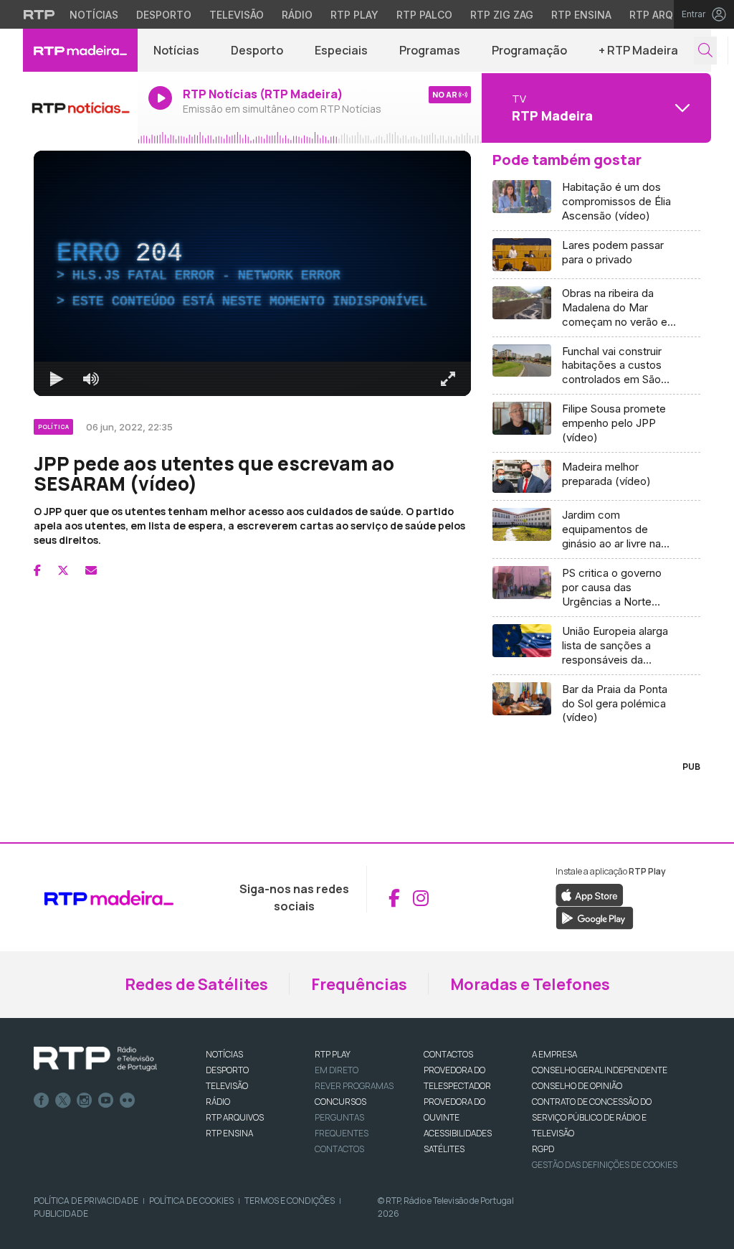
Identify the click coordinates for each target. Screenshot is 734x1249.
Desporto (163, 15)
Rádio (297, 15)
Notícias (94, 15)
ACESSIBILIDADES (458, 1133)
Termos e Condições (289, 1200)
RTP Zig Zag (501, 15)
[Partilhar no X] (63, 570)
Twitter (63, 1100)
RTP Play (354, 15)
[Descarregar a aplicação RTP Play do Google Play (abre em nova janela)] (595, 917)
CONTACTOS (448, 1054)
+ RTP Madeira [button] (638, 50)
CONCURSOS (340, 1101)
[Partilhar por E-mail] (91, 570)
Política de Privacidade (86, 1200)
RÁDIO (218, 1101)
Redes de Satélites (196, 984)
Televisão (236, 15)
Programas (429, 50)
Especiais (341, 50)
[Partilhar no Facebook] (37, 570)
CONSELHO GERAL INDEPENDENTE (599, 1070)
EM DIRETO (336, 1070)
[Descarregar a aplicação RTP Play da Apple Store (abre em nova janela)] (590, 894)
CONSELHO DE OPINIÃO (577, 1086)
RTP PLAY (333, 1054)
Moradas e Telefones (530, 984)
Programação (529, 50)
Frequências (359, 984)
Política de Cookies (191, 1200)
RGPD (543, 1149)
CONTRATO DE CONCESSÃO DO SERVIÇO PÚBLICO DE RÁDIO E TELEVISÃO (592, 1117)
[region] (252, 273)
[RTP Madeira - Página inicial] (80, 50)
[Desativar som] (91, 379)
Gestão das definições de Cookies (604, 1165)
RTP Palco (424, 15)
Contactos (339, 1149)
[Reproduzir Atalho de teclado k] (56, 379)
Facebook (41, 1100)
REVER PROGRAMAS (354, 1086)
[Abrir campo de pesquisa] (705, 51)
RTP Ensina (581, 15)
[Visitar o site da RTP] (39, 14)
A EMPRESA (554, 1054)
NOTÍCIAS (224, 1054)
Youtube (106, 1100)
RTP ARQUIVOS (235, 1117)
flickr (127, 1100)
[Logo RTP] (95, 1059)
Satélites (444, 1149)
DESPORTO (227, 1070)
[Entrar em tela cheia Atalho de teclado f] (448, 379)
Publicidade (61, 1213)
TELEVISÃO (227, 1086)
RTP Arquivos (666, 15)
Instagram (84, 1100)
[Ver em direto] (80, 107)
